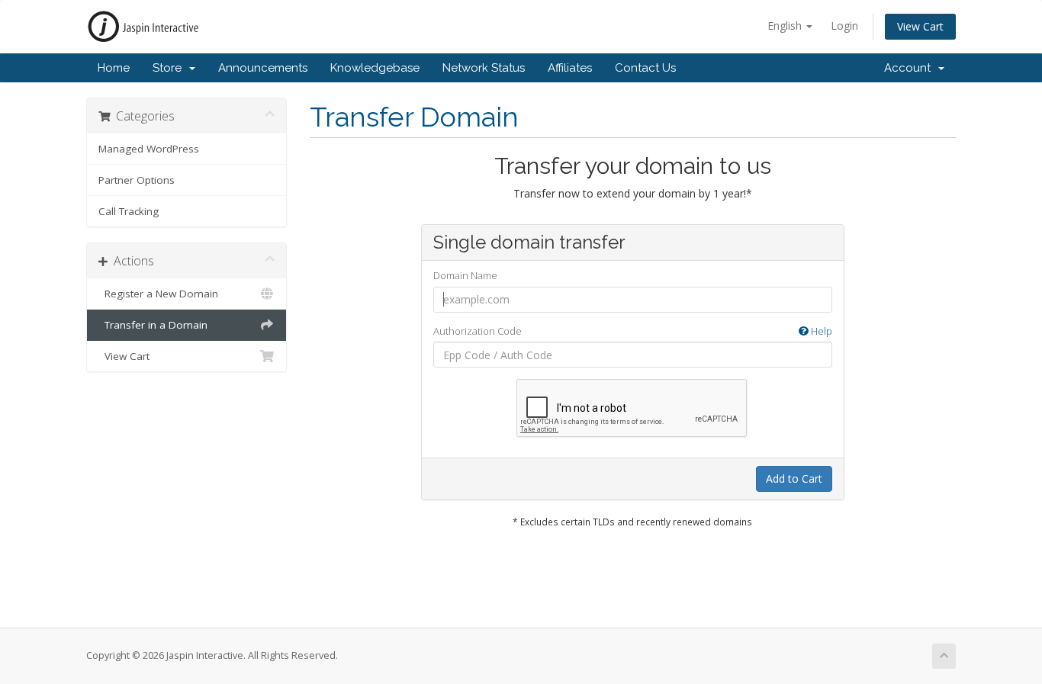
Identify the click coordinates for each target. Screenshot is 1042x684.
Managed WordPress (148, 149)
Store (170, 68)
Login (844, 25)
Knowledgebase (375, 68)
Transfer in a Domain (152, 325)
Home (114, 68)
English (786, 25)
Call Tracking (128, 211)
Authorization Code (632, 331)
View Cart (920, 26)
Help (820, 331)
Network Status (483, 68)
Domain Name (465, 275)
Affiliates (570, 68)
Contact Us (645, 68)
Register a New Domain (158, 293)
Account (910, 68)
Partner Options (136, 180)
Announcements (262, 68)
